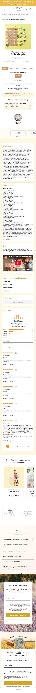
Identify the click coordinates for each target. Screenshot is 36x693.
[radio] (5, 68)
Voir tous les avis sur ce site (18, 326)
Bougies (6, 19)
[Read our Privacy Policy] (29, 609)
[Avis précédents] (4, 446)
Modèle (22, 65)
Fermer (18, 689)
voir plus (11, 434)
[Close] (33, 640)
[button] (16, 136)
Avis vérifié (7, 355)
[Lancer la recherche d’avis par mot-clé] (32, 348)
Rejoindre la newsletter (18, 615)
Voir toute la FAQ (17, 573)
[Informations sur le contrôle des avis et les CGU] (26, 323)
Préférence (22, 72)
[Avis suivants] (31, 446)
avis (13, 61)
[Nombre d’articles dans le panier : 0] (26, 9)
